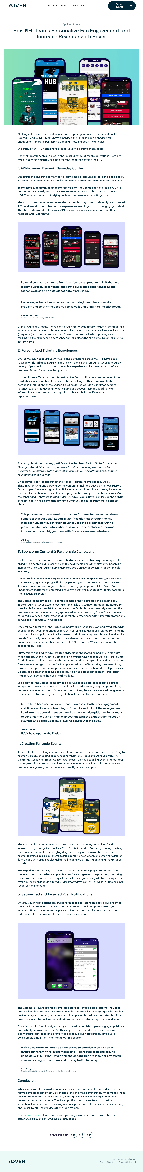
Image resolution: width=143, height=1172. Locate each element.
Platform (52, 5)
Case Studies (78, 5)
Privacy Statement (127, 1162)
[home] (17, 6)
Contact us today (28, 1115)
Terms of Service (107, 1162)
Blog (63, 5)
